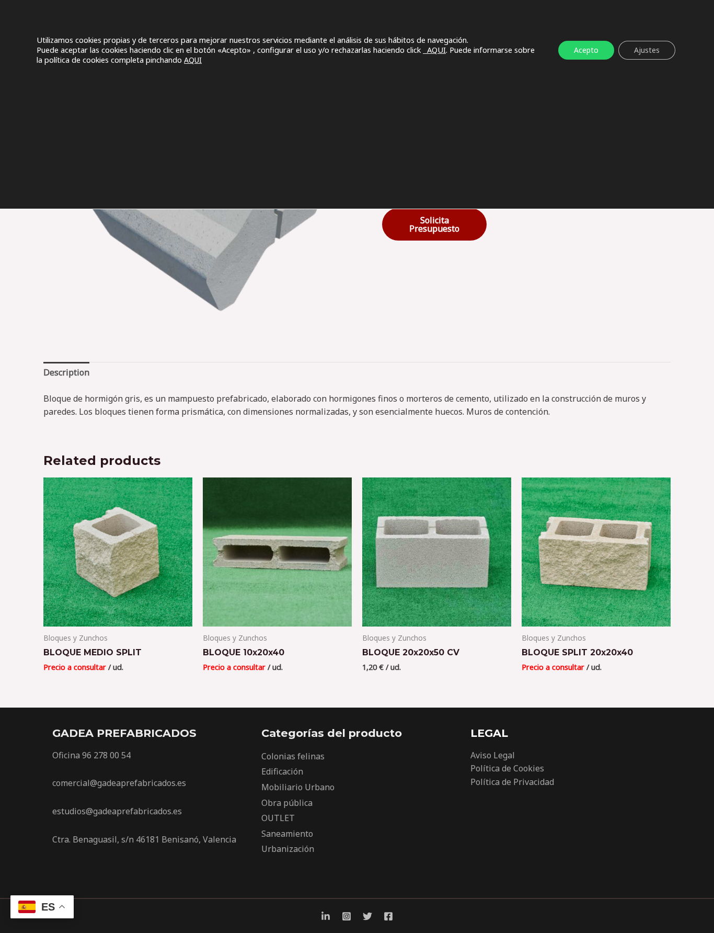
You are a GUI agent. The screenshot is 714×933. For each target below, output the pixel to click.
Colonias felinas (293, 756)
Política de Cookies (507, 768)
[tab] (66, 373)
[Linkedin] (325, 916)
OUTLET (278, 818)
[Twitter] (367, 916)
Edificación (282, 771)
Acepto (586, 50)
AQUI (434, 49)
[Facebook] (388, 916)
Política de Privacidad (512, 782)
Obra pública (287, 803)
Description (66, 372)
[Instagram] (346, 916)
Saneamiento (287, 833)
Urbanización (287, 849)
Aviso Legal (492, 755)
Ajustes (647, 50)
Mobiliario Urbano (298, 787)
